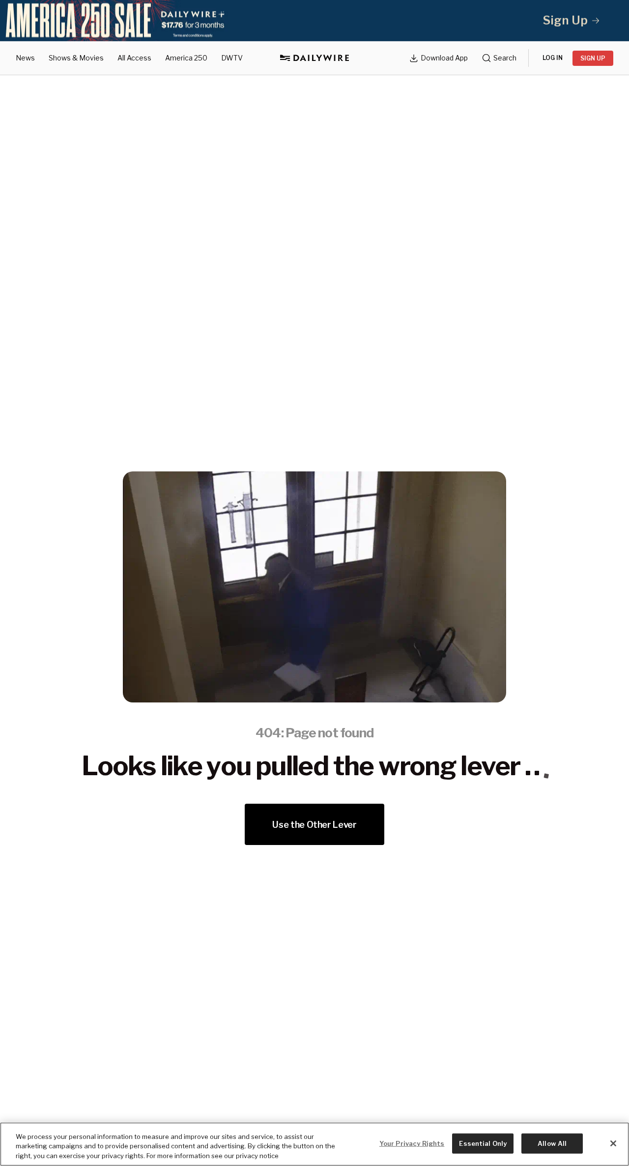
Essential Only (483, 1143)
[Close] (613, 1143)
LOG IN (553, 57)
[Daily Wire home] (314, 58)
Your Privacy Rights (411, 1143)
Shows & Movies (76, 58)
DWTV (232, 58)
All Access (134, 58)
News (25, 58)
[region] (314, 1144)
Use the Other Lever (314, 824)
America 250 (186, 58)
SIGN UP (592, 58)
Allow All (552, 1143)
